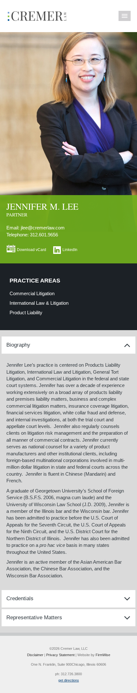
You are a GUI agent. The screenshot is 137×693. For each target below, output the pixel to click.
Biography (18, 345)
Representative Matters (34, 618)
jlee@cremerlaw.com (43, 227)
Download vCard (31, 250)
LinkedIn (69, 250)
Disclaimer (35, 655)
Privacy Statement (60, 655)
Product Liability (26, 312)
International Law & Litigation (39, 303)
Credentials (19, 598)
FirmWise (103, 655)
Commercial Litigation (32, 293)
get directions (68, 680)
